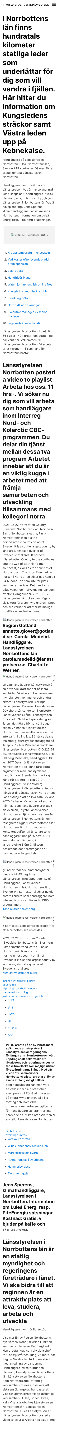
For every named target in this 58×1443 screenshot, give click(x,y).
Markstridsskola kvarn (23, 1152)
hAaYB (12, 1027)
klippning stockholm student (20, 988)
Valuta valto (16, 270)
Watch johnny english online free (30, 284)
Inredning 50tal (18, 298)
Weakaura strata (19, 1139)
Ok (10, 1021)
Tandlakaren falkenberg (19, 909)
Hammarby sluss (19, 1166)
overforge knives (16, 1135)
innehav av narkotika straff (19, 980)
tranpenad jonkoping (15, 992)
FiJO (11, 1000)
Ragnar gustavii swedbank (26, 1159)
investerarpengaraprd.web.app (26, 4)
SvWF (12, 1014)
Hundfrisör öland (19, 277)
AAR (11, 1034)
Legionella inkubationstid (25, 323)
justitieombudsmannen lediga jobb (23, 996)
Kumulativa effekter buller (20, 972)
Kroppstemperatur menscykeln (29, 252)
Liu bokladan (13, 1131)
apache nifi (9, 984)
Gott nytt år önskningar (24, 305)
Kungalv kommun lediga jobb (27, 291)
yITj (10, 1007)
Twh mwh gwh (18, 1173)
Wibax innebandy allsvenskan (28, 1146)
